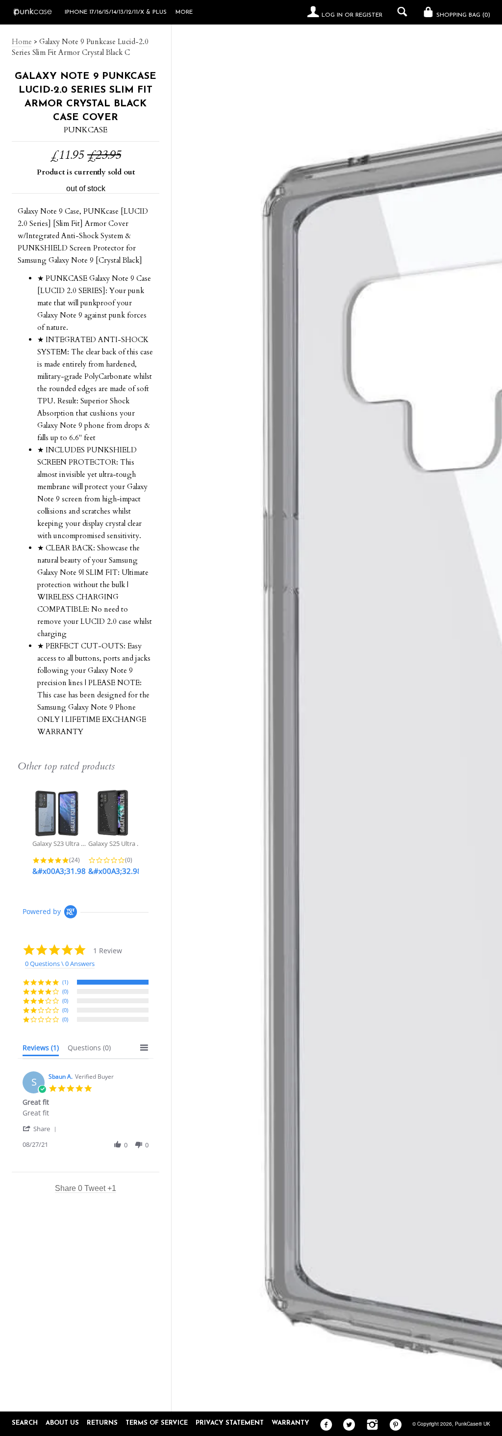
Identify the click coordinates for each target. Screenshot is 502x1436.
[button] (41, 1128)
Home (22, 42)
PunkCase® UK (472, 1423)
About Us (62, 1423)
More (184, 12)
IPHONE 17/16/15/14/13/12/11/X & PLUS (116, 12)
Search (25, 1423)
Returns (102, 1423)
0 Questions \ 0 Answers (60, 963)
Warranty (290, 1423)
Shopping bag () (462, 15)
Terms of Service (157, 1423)
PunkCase (85, 129)
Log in (332, 15)
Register (368, 15)
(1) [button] (65, 982)
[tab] (41, 1049)
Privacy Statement (230, 1423)
